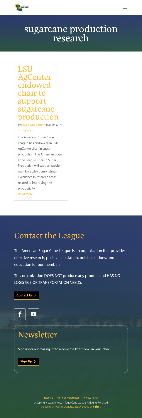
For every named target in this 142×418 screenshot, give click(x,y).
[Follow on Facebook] (20, 314)
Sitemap (48, 398)
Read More (25, 194)
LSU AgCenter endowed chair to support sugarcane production (38, 92)
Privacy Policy (90, 398)
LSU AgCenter (25, 130)
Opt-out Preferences (68, 398)
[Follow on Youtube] (33, 314)
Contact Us (24, 295)
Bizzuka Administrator (33, 124)
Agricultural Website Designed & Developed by (67, 406)
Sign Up (26, 361)
